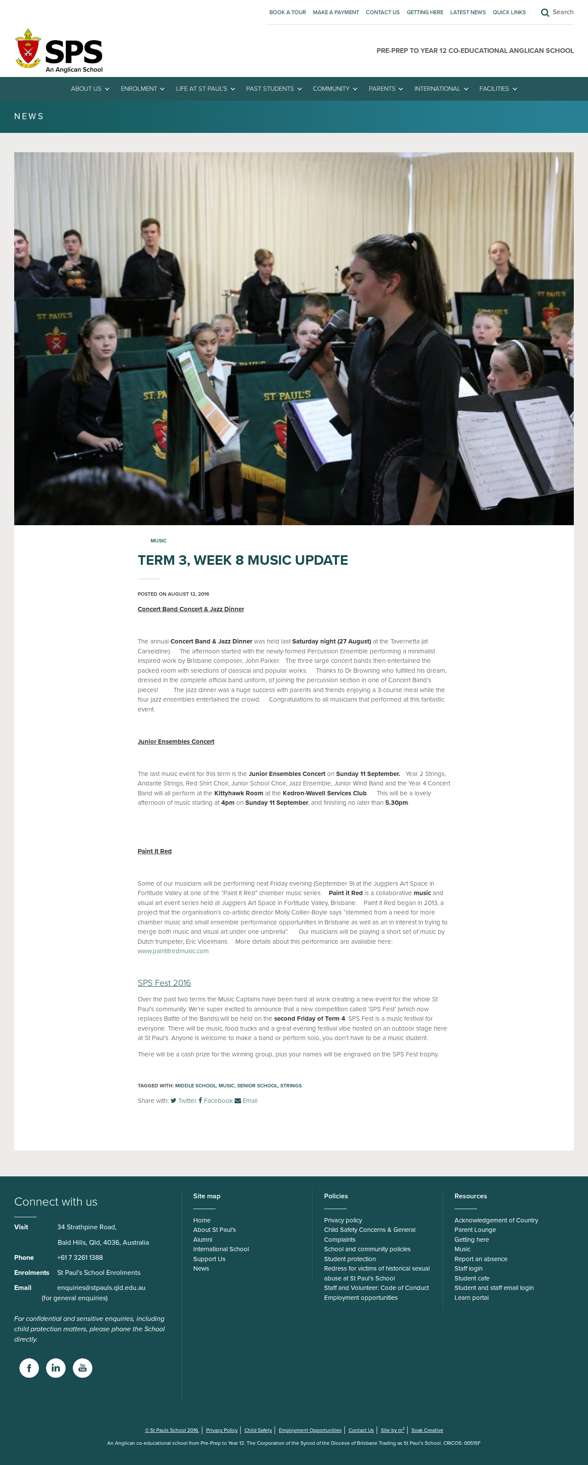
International (438, 88)
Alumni (202, 1239)
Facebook (217, 1101)
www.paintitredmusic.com (173, 951)
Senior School (257, 1086)
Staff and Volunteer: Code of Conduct (376, 1288)
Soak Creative (427, 1430)
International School (221, 1249)
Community (331, 88)
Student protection (350, 1259)
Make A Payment (336, 12)
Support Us (209, 1259)
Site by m (393, 1430)
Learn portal (472, 1298)
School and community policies (367, 1249)
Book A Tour (287, 12)
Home (201, 1220)
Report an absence (481, 1259)
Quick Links (509, 12)
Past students (270, 88)
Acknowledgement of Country (496, 1220)
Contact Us (383, 12)
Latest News (468, 12)
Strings (291, 1086)
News (201, 1268)
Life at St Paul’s (201, 88)
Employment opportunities (361, 1298)
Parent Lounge (475, 1230)
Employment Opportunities (310, 1430)
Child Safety (258, 1430)
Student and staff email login (494, 1288)
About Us (86, 88)
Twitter (186, 1101)
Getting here (425, 12)
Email (249, 1101)
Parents (382, 88)
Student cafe (472, 1278)
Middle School (195, 1086)
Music (159, 541)
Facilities (494, 88)
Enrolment (139, 88)
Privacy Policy (222, 1430)
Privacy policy (343, 1220)
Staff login (469, 1268)
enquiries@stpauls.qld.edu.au (101, 1287)
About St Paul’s (214, 1230)
